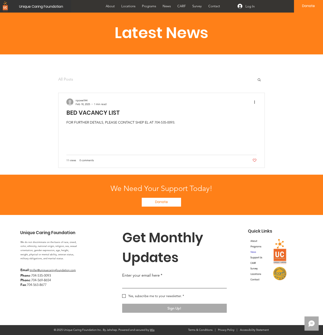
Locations (255, 274)
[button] (128, 6)
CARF (253, 263)
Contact (254, 279)
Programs (255, 246)
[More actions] (256, 102)
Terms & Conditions (200, 329)
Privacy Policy (226, 329)
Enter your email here (142, 275)
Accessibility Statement (254, 329)
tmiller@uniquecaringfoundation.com (53, 270)
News (253, 252)
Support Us (256, 257)
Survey (254, 268)
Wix (152, 329)
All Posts (65, 79)
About (253, 241)
